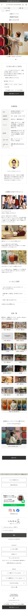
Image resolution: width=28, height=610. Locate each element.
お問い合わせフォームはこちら (14, 562)
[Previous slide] (2, 40)
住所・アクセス (14, 19)
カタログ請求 (7, 8)
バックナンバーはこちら (14, 539)
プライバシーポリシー (8, 527)
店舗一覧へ (14, 457)
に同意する (11, 527)
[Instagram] (10, 510)
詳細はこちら (24, 474)
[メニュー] (1, 4)
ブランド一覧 (14, 587)
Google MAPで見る (15, 112)
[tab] (10, 59)
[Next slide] (25, 40)
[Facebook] (17, 510)
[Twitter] (14, 510)
